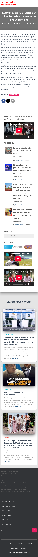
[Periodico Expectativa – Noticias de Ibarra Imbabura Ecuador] (9, 3)
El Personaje (7, 524)
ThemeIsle (26, 552)
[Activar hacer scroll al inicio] (34, 553)
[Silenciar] (28, 137)
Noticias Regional (8, 506)
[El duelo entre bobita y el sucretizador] (19, 375)
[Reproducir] (6, 137)
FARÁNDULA (31, 543)
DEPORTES (21, 543)
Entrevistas (6, 515)
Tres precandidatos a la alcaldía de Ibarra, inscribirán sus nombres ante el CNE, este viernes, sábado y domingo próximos (19, 340)
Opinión (5, 519)
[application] (19, 130)
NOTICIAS (12, 543)
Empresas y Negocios (11, 437)
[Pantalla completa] (31, 137)
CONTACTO (24, 548)
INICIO (5, 543)
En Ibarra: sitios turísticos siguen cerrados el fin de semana (22, 150)
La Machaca (7, 389)
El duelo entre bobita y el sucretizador (14, 393)
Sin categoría (14, 94)
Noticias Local (7, 497)
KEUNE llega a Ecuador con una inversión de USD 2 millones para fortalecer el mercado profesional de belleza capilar (18, 444)
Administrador (19, 160)
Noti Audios (6, 510)
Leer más (15, 358)
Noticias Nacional (8, 501)
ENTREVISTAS (14, 548)
